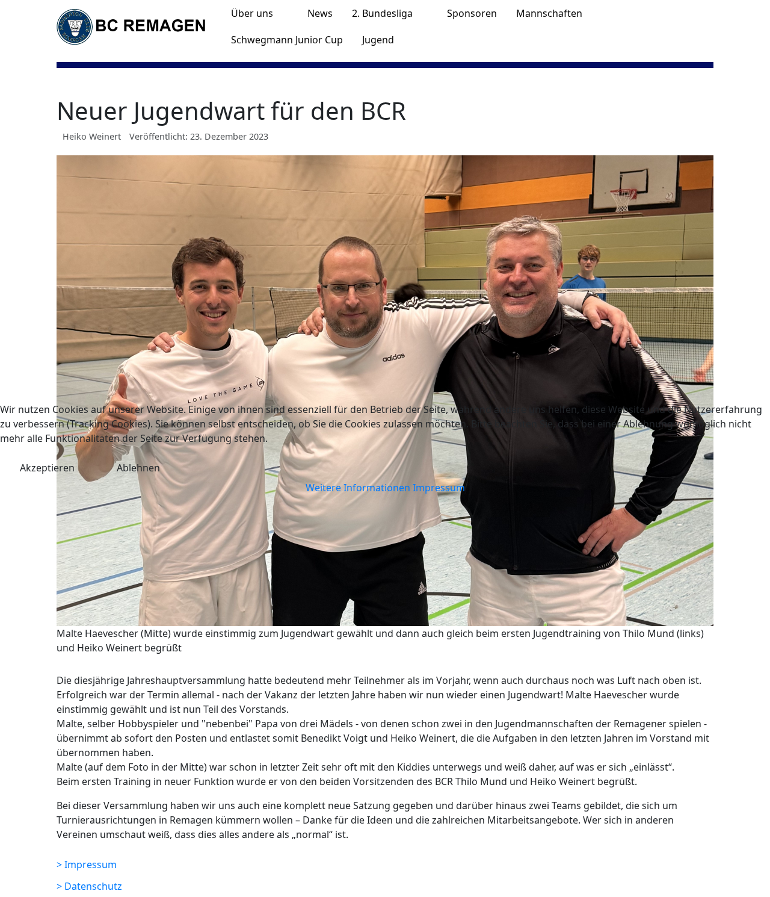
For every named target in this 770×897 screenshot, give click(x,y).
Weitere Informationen (358, 487)
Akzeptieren (47, 467)
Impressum (439, 487)
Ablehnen (138, 467)
